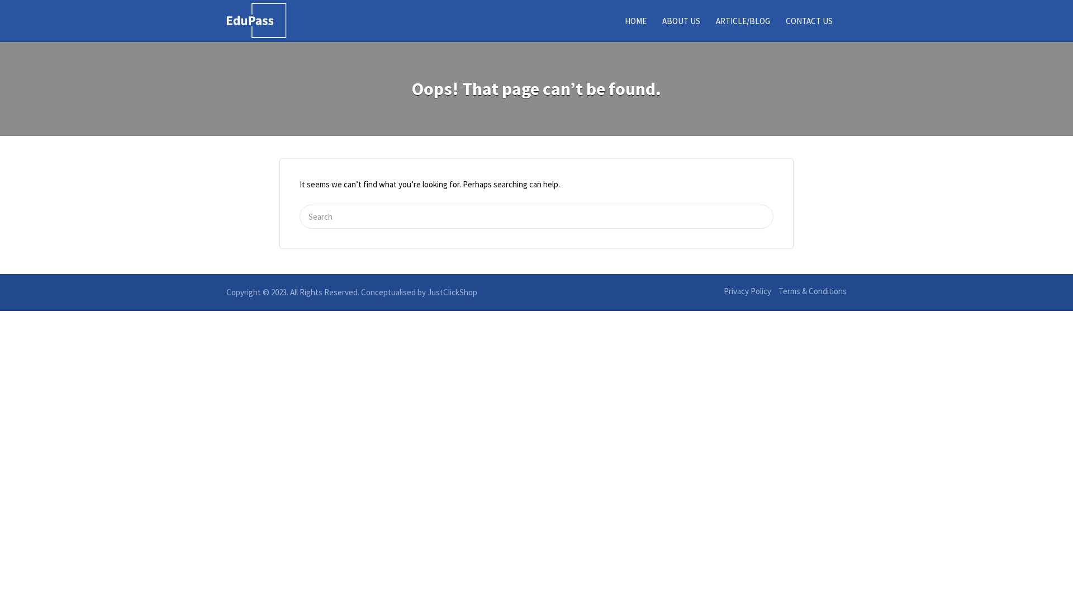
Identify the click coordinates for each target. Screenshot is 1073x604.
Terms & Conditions (812, 291)
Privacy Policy (747, 291)
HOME (636, 21)
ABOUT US (681, 21)
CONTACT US (809, 21)
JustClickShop (452, 292)
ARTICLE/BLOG (743, 21)
